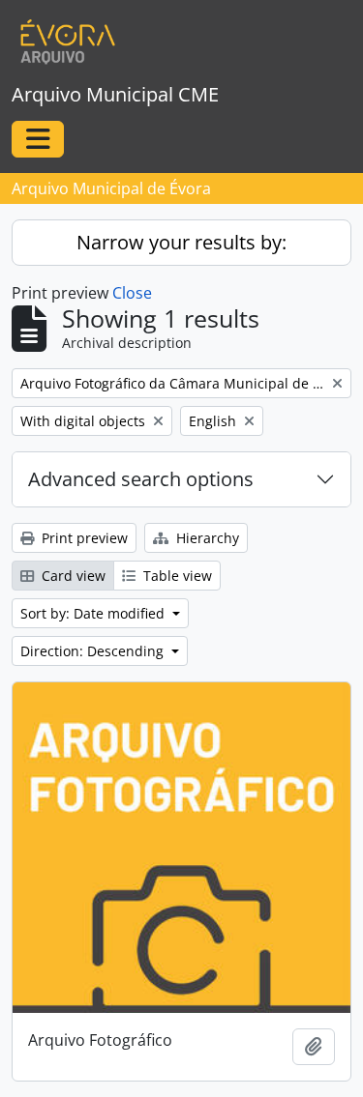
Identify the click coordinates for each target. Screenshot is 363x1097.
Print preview (83, 538)
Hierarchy (205, 538)
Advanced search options (141, 479)
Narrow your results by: (181, 242)
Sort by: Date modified (94, 613)
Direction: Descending (93, 651)
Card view (72, 575)
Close (132, 292)
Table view (175, 575)
